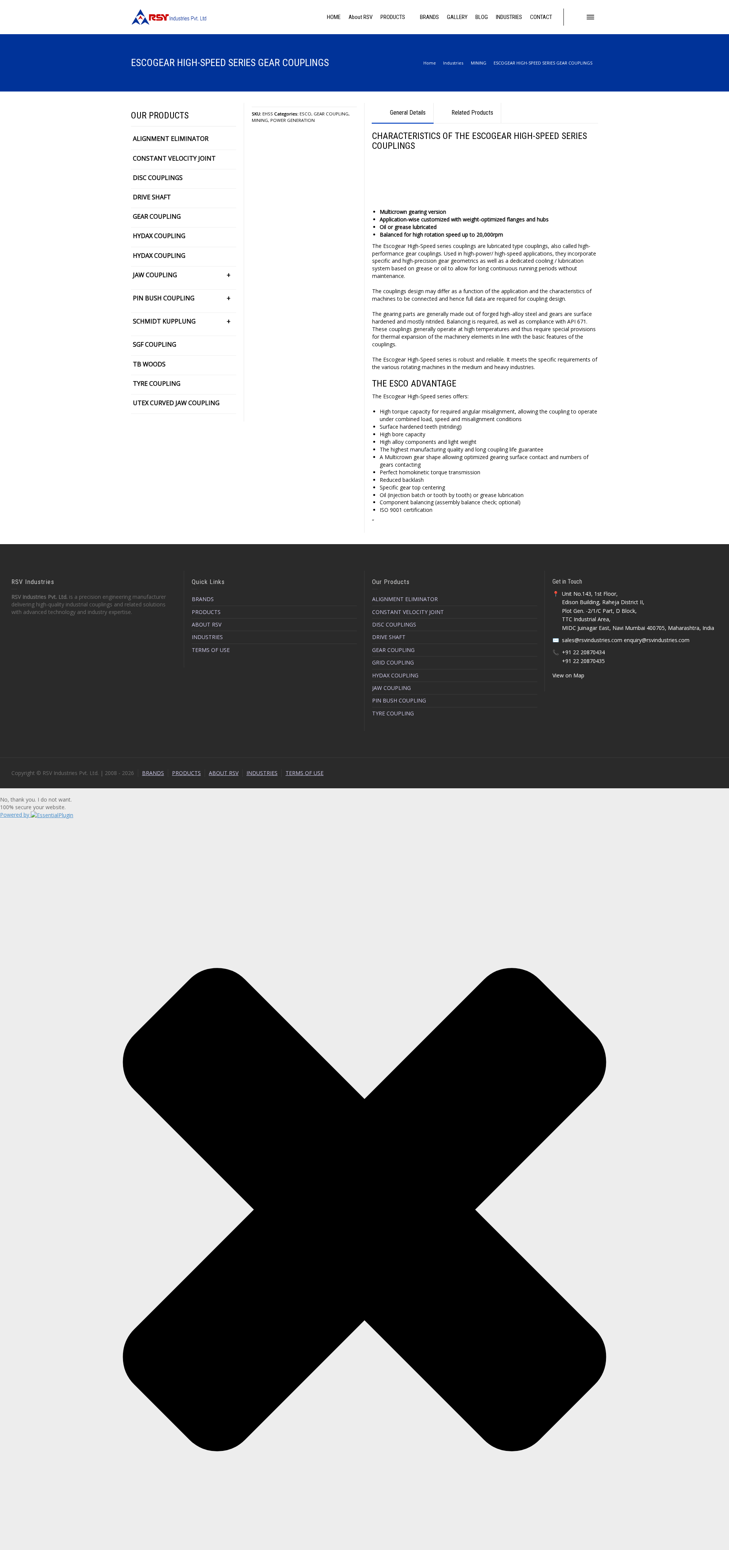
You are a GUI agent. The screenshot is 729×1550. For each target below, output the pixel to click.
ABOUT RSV (206, 624)
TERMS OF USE (211, 649)
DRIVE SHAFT (152, 197)
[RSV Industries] (169, 16)
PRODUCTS (206, 612)
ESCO (305, 114)
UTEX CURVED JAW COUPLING (176, 403)
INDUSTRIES (207, 637)
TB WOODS (149, 364)
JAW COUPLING (155, 275)
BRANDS (203, 599)
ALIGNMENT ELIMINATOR (170, 138)
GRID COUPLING (393, 662)
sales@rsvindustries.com (592, 640)
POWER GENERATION (292, 120)
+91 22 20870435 (583, 661)
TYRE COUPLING (156, 383)
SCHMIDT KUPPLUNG (164, 321)
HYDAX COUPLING (159, 236)
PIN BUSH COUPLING (163, 298)
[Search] (575, 17)
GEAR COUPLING (331, 114)
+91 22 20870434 (583, 652)
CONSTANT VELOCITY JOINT (174, 158)
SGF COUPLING (154, 344)
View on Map (568, 675)
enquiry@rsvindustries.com (657, 640)
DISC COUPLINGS (158, 178)
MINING (260, 120)
